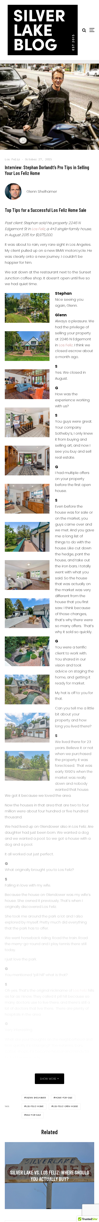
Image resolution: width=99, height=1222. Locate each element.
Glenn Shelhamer (41, 191)
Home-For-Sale (64, 1097)
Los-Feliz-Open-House (65, 1106)
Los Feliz (12, 159)
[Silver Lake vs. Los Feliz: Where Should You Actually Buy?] (49, 1175)
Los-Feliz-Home (35, 1106)
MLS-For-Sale (33, 1115)
